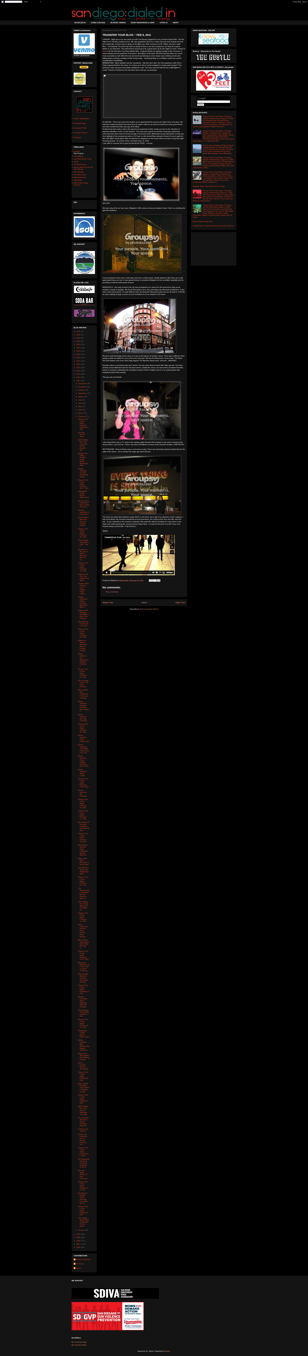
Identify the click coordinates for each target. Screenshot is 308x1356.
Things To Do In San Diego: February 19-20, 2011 (83, 783)
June (80, 403)
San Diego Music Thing (82, 159)
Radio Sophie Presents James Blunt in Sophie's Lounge (83, 1088)
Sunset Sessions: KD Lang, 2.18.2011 (82, 718)
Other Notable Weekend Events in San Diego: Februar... (83, 978)
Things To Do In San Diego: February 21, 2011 (83, 728)
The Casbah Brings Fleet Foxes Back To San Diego (83, 1222)
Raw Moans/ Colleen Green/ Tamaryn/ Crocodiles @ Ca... (83, 1198)
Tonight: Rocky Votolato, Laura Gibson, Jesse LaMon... (83, 589)
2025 (78, 335)
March (81, 413)
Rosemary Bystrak (83, 1259)
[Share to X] (154, 580)
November (82, 387)
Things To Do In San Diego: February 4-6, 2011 (83, 1152)
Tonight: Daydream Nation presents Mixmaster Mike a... (83, 602)
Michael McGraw (80, 177)
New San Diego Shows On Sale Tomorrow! (83, 1174)
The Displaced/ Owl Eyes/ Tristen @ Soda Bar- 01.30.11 (83, 1163)
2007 (78, 1244)
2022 (78, 344)
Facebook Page (80, 123)
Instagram (77, 137)
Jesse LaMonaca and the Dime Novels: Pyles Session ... (83, 931)
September (82, 393)
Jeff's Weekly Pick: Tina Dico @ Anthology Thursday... (83, 1110)
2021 (78, 348)
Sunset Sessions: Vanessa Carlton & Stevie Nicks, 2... (83, 706)
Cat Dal (105, 51)
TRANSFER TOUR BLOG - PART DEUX (83, 494)
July (80, 400)
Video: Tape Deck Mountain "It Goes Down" (83, 861)
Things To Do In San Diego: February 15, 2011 (83, 881)
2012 (78, 377)
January (81, 1230)
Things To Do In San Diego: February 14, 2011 (83, 917)
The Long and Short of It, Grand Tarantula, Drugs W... (83, 1122)
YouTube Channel (80, 133)
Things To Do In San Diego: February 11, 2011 (83, 989)
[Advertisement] (214, 248)
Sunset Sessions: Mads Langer (82, 772)
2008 (78, 1241)
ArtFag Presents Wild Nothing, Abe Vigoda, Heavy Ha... (83, 1045)
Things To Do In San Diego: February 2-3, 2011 (83, 1186)
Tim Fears (80, 1264)
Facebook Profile (80, 128)
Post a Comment (112, 592)
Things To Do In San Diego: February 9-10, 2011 (83, 1023)
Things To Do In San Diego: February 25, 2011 (83, 533)
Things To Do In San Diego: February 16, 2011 (83, 838)
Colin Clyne (78, 180)
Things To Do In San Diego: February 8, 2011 (83, 1076)
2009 (78, 1238)
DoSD (76, 162)
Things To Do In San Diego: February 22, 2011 (83, 673)
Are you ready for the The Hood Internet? (83, 683)
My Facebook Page (79, 1342)
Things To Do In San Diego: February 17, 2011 (83, 815)
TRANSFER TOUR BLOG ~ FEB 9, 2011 (83, 1034)
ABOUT (176, 23)
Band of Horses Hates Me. (203, 221)
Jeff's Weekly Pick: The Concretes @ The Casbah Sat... (83, 445)
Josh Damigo (79, 172)
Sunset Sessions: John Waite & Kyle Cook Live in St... (83, 749)
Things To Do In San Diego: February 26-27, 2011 (83, 484)
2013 (78, 374)
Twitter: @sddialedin (81, 119)
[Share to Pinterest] (159, 580)
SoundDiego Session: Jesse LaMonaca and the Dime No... (83, 850)
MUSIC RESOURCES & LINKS (142, 23)
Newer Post (108, 602)
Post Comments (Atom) (149, 609)
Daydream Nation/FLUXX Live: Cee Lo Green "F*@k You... (83, 967)
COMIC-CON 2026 (98, 23)
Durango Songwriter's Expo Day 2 (83, 512)
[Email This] (150, 580)
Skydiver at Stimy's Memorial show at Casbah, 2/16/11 (82, 645)
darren (78, 1268)
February (82, 416)
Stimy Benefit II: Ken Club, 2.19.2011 (83, 624)
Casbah (77, 151)
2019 (78, 354)
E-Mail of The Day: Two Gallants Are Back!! (83, 577)
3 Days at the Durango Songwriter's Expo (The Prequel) (83, 614)
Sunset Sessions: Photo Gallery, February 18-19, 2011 (83, 761)
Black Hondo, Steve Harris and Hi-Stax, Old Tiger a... (83, 944)
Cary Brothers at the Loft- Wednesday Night (83, 871)
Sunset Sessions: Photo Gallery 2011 (83, 738)
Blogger (167, 1351)
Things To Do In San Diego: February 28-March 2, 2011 (83, 424)
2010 (78, 1234)
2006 (78, 1247)
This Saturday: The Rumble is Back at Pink (83, 1013)
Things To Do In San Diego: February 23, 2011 (83, 633)
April (80, 410)
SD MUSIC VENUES (118, 23)
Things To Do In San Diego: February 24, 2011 (83, 567)
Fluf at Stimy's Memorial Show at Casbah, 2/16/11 (83, 521)
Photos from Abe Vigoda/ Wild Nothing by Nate (83, 1057)
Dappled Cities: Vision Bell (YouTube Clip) (208, 186)
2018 (78, 358)
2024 (78, 338)
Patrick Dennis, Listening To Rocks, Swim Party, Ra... (83, 504)
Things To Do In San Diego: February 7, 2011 (83, 1099)
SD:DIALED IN (80, 23)
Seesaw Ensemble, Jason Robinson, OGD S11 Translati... (83, 1002)
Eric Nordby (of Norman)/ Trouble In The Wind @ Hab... (83, 826)
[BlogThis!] (152, 580)
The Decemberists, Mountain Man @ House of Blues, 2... (83, 893)
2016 (78, 364)
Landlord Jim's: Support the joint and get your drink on (213, 226)
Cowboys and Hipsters (83, 1130)
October (81, 390)
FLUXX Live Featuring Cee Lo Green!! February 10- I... (82, 1139)
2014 (78, 371)
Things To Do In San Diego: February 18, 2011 (83, 803)
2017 (78, 361)
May (80, 406)
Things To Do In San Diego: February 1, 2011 (83, 1211)
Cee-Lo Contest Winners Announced (83, 1066)
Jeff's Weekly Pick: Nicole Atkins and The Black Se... (83, 906)
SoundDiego (78, 156)
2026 (78, 331)
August (81, 397)
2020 (78, 351)
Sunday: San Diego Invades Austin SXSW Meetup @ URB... (83, 459)
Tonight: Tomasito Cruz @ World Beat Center (83, 473)
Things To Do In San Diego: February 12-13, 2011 (83, 955)
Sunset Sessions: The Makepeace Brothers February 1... (83, 660)
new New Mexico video (81, 435)
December (82, 383)
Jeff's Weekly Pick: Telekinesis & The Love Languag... (83, 694)
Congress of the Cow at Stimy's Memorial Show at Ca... (83, 555)
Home (144, 602)
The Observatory (80, 164)
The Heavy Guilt (80, 175)
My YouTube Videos (79, 1345)
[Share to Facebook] (157, 580)
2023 (78, 341)
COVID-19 (163, 23)
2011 (78, 381)
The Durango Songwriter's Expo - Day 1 (83, 543)
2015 (78, 367)
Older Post (180, 602)
